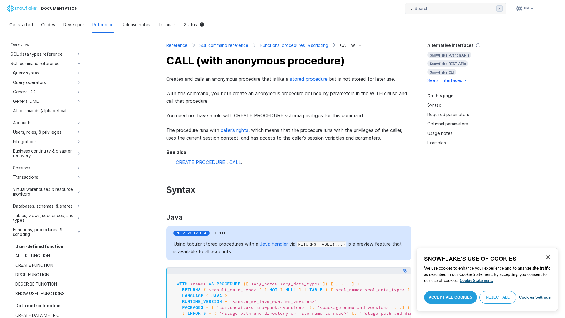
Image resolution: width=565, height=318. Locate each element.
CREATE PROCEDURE (200, 162)
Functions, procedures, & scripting (294, 45)
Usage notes (440, 133)
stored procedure (309, 79)
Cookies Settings (535, 297)
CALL (235, 162)
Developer (73, 24)
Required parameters (448, 114)
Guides (48, 24)
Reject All (498, 297)
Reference (103, 24)
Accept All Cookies (450, 297)
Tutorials (167, 24)
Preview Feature (191, 233)
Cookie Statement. (476, 281)
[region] (487, 279)
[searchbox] (454, 8)
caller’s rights (234, 130)
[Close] (548, 257)
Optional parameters (447, 123)
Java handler (274, 244)
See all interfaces (444, 80)
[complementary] (460, 62)
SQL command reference (223, 45)
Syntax (434, 104)
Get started (21, 24)
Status (190, 24)
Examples (436, 142)
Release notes (136, 24)
